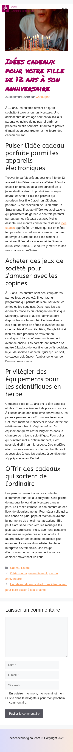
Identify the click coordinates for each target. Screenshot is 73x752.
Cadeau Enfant (20, 568)
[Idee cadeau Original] (17, 9)
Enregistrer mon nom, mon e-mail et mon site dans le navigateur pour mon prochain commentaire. (37, 698)
